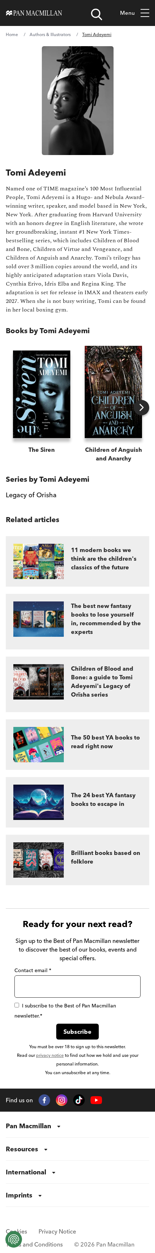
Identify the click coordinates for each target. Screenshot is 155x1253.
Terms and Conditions (34, 1244)
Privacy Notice (57, 1231)
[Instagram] (61, 1100)
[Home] (34, 13)
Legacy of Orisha (31, 495)
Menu (127, 12)
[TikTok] (79, 1100)
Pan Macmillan (28, 1126)
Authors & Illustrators (50, 34)
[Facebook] (44, 1100)
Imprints (19, 1195)
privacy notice (50, 1055)
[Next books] (141, 407)
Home (12, 34)
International (26, 1172)
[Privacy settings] (13, 1239)
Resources (22, 1149)
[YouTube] (96, 1100)
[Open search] (96, 14)
